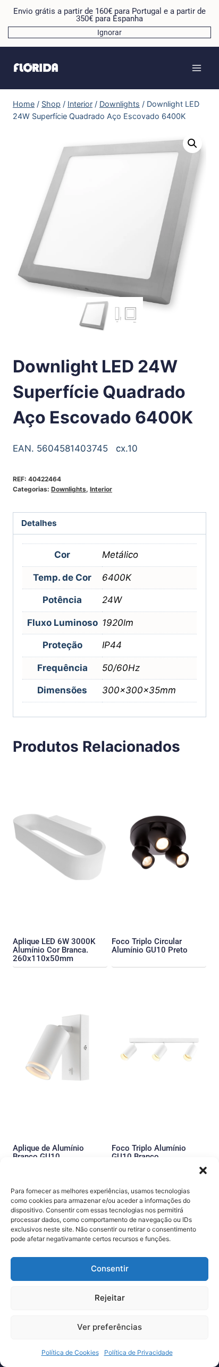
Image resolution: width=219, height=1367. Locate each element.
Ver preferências (109, 1327)
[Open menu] (196, 68)
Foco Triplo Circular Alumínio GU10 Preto (150, 946)
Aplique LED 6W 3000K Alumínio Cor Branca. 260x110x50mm (54, 950)
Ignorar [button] (109, 32)
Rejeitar (110, 1298)
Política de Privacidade (138, 1352)
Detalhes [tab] (39, 523)
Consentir (110, 1268)
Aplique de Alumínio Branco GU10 (48, 1152)
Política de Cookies (70, 1352)
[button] (203, 1170)
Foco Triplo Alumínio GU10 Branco (149, 1152)
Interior (101, 489)
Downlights (68, 489)
